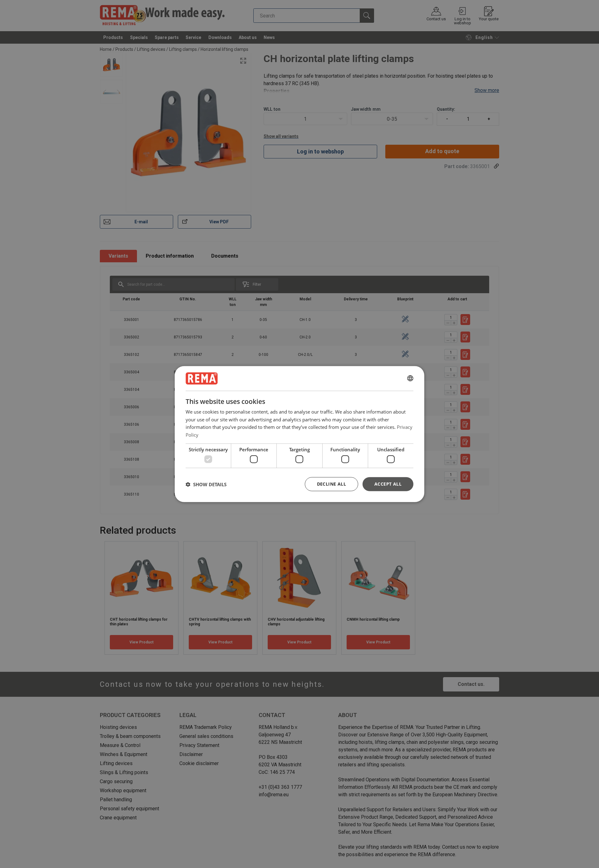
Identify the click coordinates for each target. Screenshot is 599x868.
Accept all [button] (388, 484)
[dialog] (299, 434)
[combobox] (410, 378)
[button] (206, 484)
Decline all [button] (331, 484)
